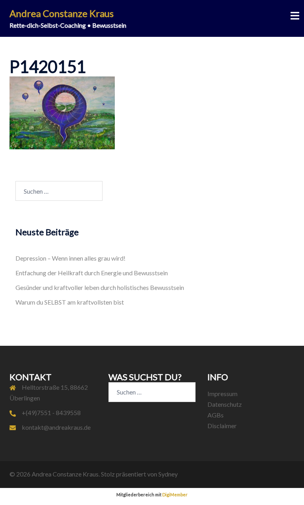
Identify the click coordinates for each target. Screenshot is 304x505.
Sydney (168, 474)
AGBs (215, 415)
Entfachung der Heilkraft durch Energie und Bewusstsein (91, 272)
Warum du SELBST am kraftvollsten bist (69, 302)
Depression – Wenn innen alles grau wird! (70, 258)
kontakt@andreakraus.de (56, 427)
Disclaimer (222, 425)
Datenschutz (224, 404)
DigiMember (175, 494)
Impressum (222, 393)
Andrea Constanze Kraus (62, 13)
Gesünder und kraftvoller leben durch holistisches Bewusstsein (99, 287)
